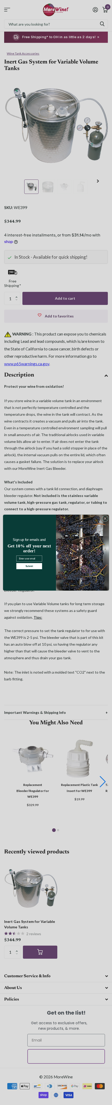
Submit (29, 566)
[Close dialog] (105, 518)
